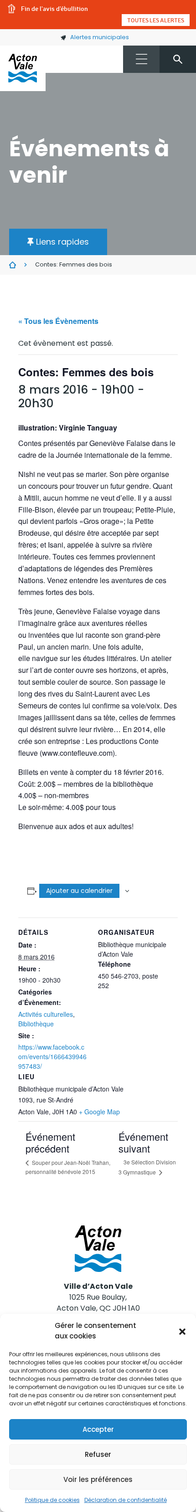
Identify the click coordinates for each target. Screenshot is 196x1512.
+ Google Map (99, 1111)
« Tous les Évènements (58, 321)
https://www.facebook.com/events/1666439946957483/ (52, 1056)
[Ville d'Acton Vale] (23, 68)
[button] (182, 1331)
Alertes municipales (99, 37)
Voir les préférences (98, 1479)
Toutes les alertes (155, 20)
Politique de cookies (52, 1500)
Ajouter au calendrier (79, 890)
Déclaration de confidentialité (125, 1500)
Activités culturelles (45, 1014)
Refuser (98, 1454)
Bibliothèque (36, 1023)
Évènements (12, 265)
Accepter (98, 1429)
